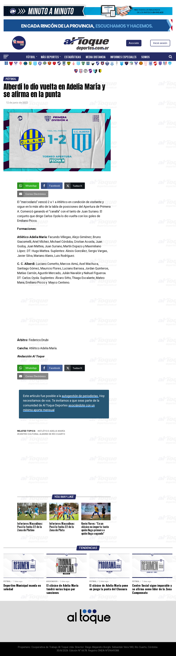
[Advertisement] (64, 312)
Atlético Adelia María (52, 431)
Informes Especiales (123, 57)
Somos (145, 57)
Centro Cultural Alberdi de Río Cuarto (42, 434)
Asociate (134, 43)
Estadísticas (72, 57)
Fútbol (30, 57)
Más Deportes (50, 57)
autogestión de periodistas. (80, 396)
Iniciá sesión (160, 43)
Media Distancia (96, 57)
